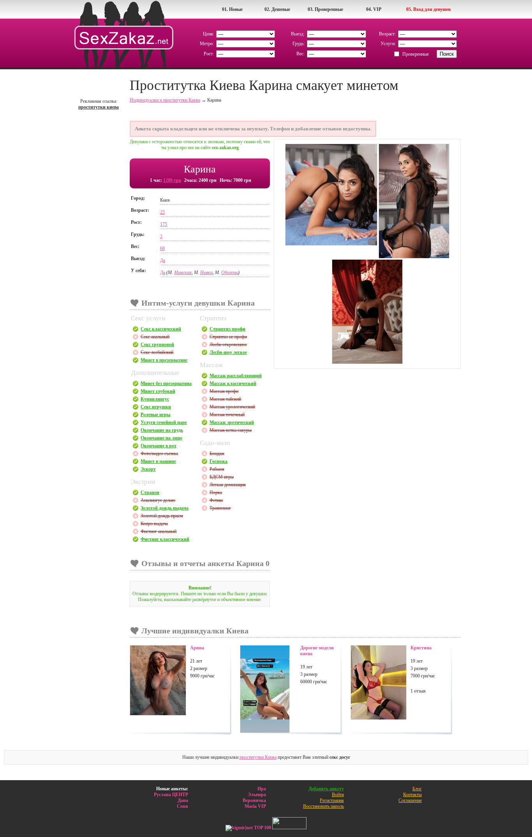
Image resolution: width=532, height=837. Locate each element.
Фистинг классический (165, 539)
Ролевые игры (155, 414)
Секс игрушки (156, 407)
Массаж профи (224, 391)
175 (163, 224)
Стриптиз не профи (228, 336)
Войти (338, 794)
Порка (216, 492)
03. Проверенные (325, 9)
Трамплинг (220, 508)
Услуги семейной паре (164, 422)
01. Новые (232, 9)
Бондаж (217, 453)
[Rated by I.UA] (289, 827)
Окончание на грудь (162, 430)
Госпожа (218, 461)
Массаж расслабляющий (236, 375)
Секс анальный (155, 336)
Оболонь (229, 272)
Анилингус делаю (158, 500)
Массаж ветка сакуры (231, 430)
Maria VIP (255, 806)
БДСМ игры (222, 477)
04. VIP (373, 9)
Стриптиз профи (227, 329)
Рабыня (217, 469)
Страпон (150, 492)
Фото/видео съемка (159, 453)
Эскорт (148, 469)
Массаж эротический (232, 422)
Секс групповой (157, 344)
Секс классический (161, 329)
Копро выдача (154, 523)
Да (162, 260)
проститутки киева (98, 107)
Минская (183, 272)
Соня (182, 806)
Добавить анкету (326, 788)
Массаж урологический (232, 407)
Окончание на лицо (161, 438)
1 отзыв (418, 691)
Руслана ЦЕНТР (171, 794)
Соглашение (410, 800)
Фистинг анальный (158, 531)
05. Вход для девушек (428, 9)
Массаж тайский (225, 399)
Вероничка (254, 800)
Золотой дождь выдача (164, 508)
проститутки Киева (258, 757)
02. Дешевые (277, 9)
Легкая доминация (228, 484)
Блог (417, 788)
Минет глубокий (158, 391)
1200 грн (172, 180)
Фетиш (216, 500)
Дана (183, 800)
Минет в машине (158, 461)
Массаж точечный (227, 414)
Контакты (412, 794)
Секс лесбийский (157, 352)
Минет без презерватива (166, 383)
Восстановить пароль (323, 806)
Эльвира (257, 794)
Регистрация (332, 800)
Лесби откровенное (228, 344)
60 (162, 248)
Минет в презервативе (164, 360)
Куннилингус (155, 399)
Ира (261, 788)
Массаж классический (233, 383)
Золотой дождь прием (162, 516)
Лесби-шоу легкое (228, 352)
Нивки (206, 272)
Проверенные (415, 54)
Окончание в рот (158, 445)
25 (162, 212)
